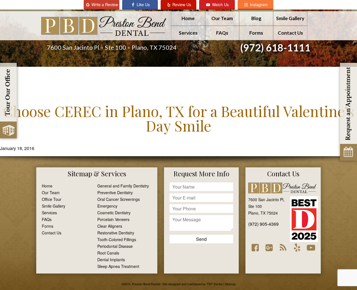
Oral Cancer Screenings (118, 199)
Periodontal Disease (115, 246)
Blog (256, 18)
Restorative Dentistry (115, 233)
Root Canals (108, 253)
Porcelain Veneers (113, 219)
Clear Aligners (109, 226)
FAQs (222, 33)
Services (188, 33)
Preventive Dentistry (115, 192)
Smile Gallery (290, 18)
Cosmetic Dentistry (114, 212)
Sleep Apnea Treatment (118, 266)
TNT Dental (214, 284)
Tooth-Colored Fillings (116, 239)
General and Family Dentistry (123, 186)
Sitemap (79, 173)
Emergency (107, 206)
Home (188, 18)
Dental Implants (111, 259)
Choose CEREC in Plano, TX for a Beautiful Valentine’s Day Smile (178, 118)
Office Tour (51, 199)
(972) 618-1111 (275, 47)
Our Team (222, 18)
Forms (256, 33)
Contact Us (290, 33)
